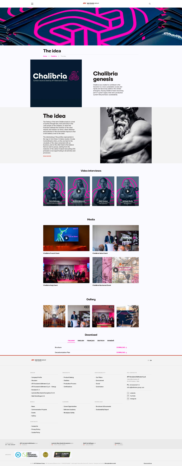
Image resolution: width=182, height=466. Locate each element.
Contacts (34, 421)
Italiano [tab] (71, 341)
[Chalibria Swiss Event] (116, 238)
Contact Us (34, 426)
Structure (34, 380)
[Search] (150, 4)
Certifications (68, 386)
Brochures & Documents (103, 406)
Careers (66, 401)
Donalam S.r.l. (35, 390)
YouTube (131, 396)
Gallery (33, 416)
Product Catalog (69, 377)
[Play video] (54, 191)
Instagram (132, 398)
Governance (99, 386)
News (33, 406)
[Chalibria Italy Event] (66, 270)
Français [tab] (90, 341)
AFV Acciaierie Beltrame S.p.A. (40, 383)
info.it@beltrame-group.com (135, 387)
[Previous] (45, 189)
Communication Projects (39, 409)
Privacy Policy (35, 429)
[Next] (137, 189)
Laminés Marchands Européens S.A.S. (43, 393)
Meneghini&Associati (110, 463)
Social (98, 383)
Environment (100, 380)
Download (99, 401)
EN (151, 360)
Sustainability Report (102, 409)
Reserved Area (148, 463)
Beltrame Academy (69, 409)
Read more (47, 156)
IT (148, 360)
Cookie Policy (35, 432)
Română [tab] (110, 341)
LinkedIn (131, 393)
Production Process (70, 383)
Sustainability (100, 372)
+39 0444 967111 (134, 385)
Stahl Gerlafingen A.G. (38, 396)
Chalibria (54, 56)
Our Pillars (99, 377)
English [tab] (81, 341)
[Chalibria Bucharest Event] (116, 270)
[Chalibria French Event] (66, 238)
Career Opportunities (70, 406)
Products (66, 372)
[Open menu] (32, 4)
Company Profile (36, 377)
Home (45, 56)
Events (33, 412)
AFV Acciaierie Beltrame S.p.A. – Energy (43, 386)
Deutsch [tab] (100, 341)
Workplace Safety (69, 412)
